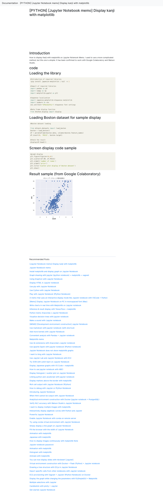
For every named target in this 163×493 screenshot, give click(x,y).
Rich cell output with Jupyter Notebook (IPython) (50, 384)
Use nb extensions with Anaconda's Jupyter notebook (52, 343)
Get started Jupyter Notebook (42, 490)
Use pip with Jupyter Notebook (43, 286)
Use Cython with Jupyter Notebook (45, 290)
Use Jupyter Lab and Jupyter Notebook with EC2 (50, 358)
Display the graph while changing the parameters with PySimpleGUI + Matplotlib (63, 478)
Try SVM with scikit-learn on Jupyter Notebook (49, 362)
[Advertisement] (132, 132)
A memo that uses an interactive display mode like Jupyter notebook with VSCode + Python (68, 298)
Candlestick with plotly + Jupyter (44, 486)
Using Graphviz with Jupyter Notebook (46, 279)
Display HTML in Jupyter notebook (44, 283)
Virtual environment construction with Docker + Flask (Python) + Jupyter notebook (65, 463)
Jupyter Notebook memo (40, 268)
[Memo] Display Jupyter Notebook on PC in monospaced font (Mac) (58, 301)
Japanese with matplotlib (40, 437)
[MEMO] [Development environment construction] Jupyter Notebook (59, 324)
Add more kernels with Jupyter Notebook (47, 332)
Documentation (10, 3)
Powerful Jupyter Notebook (41, 414)
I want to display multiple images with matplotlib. (50, 407)
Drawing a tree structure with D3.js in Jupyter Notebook (53, 467)
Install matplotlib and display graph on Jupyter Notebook (54, 271)
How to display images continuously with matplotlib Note (54, 441)
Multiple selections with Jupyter (43, 482)
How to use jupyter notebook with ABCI (46, 369)
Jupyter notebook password (41, 445)
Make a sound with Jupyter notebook (45, 320)
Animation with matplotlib (40, 433)
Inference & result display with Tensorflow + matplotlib (53, 309)
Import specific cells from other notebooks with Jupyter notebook (57, 471)
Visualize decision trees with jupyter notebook (49, 316)
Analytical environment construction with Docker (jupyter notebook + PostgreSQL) (64, 399)
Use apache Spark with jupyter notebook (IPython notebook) (55, 347)
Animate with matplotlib (40, 456)
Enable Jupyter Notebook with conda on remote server (53, 418)
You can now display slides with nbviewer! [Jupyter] (51, 460)
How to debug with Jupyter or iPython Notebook (50, 388)
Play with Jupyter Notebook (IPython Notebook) (50, 294)
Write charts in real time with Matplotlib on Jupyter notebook (55, 305)
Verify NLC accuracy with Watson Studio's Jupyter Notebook (55, 403)
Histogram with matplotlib (41, 452)
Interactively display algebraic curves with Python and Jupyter (56, 411)
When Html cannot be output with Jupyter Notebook (52, 396)
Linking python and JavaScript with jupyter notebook (52, 377)
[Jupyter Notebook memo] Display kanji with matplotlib (53, 264)
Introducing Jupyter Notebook (42, 392)
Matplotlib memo (37, 339)
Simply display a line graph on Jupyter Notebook (50, 426)
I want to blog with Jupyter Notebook (45, 354)
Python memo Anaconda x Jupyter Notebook (49, 313)
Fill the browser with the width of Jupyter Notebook (51, 429)
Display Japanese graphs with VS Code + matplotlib (52, 365)
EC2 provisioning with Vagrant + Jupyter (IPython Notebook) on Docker (60, 475)
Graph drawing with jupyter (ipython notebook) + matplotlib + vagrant (59, 275)
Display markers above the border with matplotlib (51, 380)
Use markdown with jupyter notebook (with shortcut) (52, 328)
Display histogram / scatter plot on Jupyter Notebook (52, 373)
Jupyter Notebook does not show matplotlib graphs (51, 350)
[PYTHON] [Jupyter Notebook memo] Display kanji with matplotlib (54, 3)
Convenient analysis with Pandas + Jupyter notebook (52, 335)
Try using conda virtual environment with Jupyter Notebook (55, 422)
